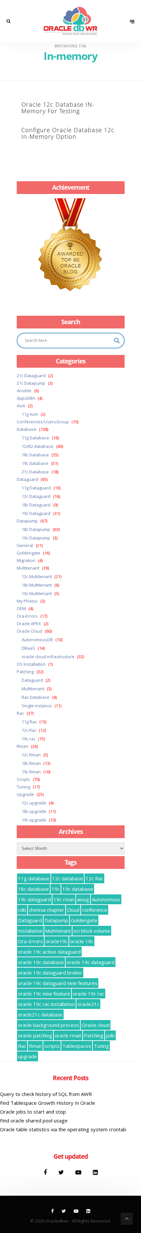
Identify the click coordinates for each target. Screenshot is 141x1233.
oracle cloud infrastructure (48, 657)
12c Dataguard (36, 496)
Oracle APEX (29, 623)
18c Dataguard (36, 505)
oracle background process (48, 1025)
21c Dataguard (31, 376)
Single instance (37, 706)
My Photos (27, 601)
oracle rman (68, 1035)
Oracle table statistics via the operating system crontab (63, 1129)
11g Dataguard (36, 488)
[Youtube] (79, 1172)
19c (55, 889)
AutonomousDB (37, 640)
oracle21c (88, 1004)
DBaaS (28, 648)
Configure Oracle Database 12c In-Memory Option (67, 133)
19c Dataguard (36, 513)
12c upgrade (34, 803)
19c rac (28, 739)
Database (26, 429)
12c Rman (31, 755)
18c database (33, 889)
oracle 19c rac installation (46, 1004)
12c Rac (29, 730)
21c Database (35, 472)
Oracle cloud (96, 1025)
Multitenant (28, 568)
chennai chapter (46, 910)
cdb (22, 910)
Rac (20, 713)
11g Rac (29, 722)
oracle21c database (40, 1014)
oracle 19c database (41, 962)
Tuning (23, 787)
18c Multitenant (37, 585)
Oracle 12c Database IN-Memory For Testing (57, 107)
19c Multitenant (37, 593)
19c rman (63, 899)
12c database (67, 878)
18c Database (35, 455)
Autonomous (106, 899)
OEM (21, 608)
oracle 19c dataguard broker (50, 972)
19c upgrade (34, 820)
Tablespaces (76, 1046)
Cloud (73, 910)
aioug (83, 899)
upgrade (27, 1056)
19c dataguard (34, 899)
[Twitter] (62, 1172)
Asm (21, 406)
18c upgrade (34, 811)
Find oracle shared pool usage (34, 1120)
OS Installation (31, 664)
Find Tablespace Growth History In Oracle (47, 1103)
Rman (22, 746)
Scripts (23, 779)
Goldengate (28, 553)
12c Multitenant (37, 576)
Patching (25, 672)
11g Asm (30, 414)
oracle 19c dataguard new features (57, 983)
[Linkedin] (95, 1172)
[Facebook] (46, 1172)
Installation (30, 930)
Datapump (27, 521)
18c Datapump (36, 529)
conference (94, 910)
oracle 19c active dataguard (49, 951)
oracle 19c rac (88, 993)
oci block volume (91, 930)
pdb (110, 1035)
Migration (26, 560)
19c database (35, 463)
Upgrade (25, 794)
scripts (52, 1046)
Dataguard (27, 479)
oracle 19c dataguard (90, 962)
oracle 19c (81, 941)
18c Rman (31, 763)
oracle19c (57, 941)
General (25, 545)
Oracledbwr (57, 1221)
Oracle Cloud (29, 631)
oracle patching (35, 1035)
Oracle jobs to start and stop (33, 1111)
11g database (34, 878)
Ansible (24, 391)
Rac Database (36, 697)
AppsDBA (26, 398)
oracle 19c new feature (44, 993)
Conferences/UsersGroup (43, 422)
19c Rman (31, 772)
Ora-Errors (27, 616)
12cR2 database (37, 446)
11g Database (35, 438)
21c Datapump (31, 383)
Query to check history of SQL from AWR (46, 1094)
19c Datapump (36, 538)
